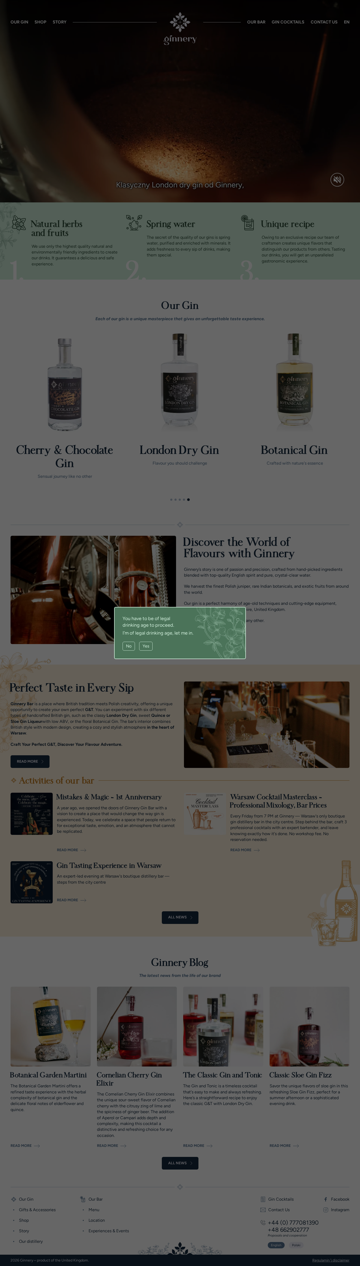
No (129, 646)
